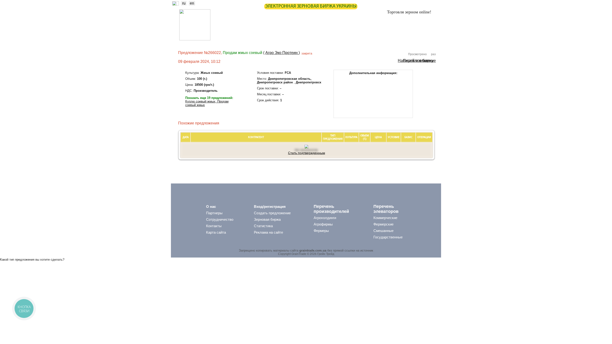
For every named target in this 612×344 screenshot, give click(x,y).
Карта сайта (216, 232)
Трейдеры (232, 39)
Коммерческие (385, 218)
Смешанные (383, 231)
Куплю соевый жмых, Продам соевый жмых (207, 103)
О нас (211, 206)
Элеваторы (287, 39)
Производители (259, 39)
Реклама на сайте (268, 232)
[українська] (175, 4)
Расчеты (319, 30)
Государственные (388, 237)
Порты (336, 39)
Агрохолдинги (325, 218)
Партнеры (342, 30)
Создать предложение (272, 213)
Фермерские (383, 224)
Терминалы (358, 39)
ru (184, 3)
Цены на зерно (370, 30)
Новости (232, 30)
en (192, 3)
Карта (300, 30)
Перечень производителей (331, 209)
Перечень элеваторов (386, 209)
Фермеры (321, 231)
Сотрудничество (219, 219)
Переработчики (409, 39)
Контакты (214, 226)
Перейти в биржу (418, 60)
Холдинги (383, 39)
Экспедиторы (313, 39)
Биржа (253, 30)
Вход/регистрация (270, 206)
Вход (428, 30)
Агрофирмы (323, 224)
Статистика (277, 30)
